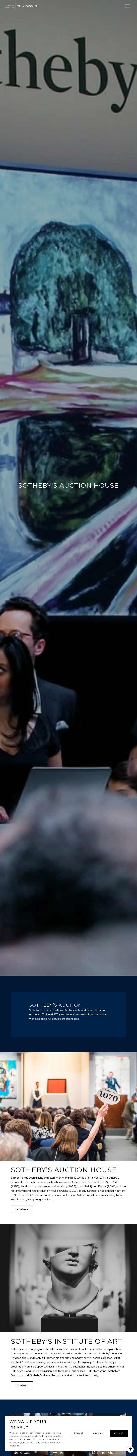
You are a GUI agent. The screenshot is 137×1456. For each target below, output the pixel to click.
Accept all (118, 1433)
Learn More (22, 1209)
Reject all (78, 1433)
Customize (98, 1433)
